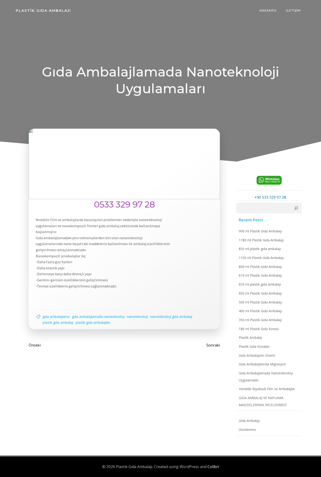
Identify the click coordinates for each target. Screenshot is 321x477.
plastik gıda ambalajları (93, 322)
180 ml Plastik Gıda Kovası (259, 329)
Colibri (213, 466)
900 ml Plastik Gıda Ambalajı (260, 231)
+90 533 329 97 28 (270, 197)
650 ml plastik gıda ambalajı (260, 284)
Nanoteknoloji (137, 316)
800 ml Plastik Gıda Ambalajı (260, 266)
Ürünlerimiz (247, 429)
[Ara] (296, 208)
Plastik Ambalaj (250, 337)
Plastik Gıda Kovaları (254, 346)
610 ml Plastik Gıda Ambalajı (260, 275)
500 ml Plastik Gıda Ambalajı (260, 302)
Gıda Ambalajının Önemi (257, 355)
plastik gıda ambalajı (58, 322)
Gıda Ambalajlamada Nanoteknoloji (98, 316)
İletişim (293, 10)
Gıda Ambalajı (249, 420)
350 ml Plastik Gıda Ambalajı (260, 320)
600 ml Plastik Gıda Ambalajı (260, 293)
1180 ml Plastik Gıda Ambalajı (261, 240)
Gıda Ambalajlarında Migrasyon (262, 364)
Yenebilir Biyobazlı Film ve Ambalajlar (267, 389)
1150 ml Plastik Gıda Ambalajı (261, 257)
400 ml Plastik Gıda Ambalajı (260, 311)
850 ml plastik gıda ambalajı (260, 249)
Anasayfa (268, 10)
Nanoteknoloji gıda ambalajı (171, 316)
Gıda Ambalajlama (56, 316)
